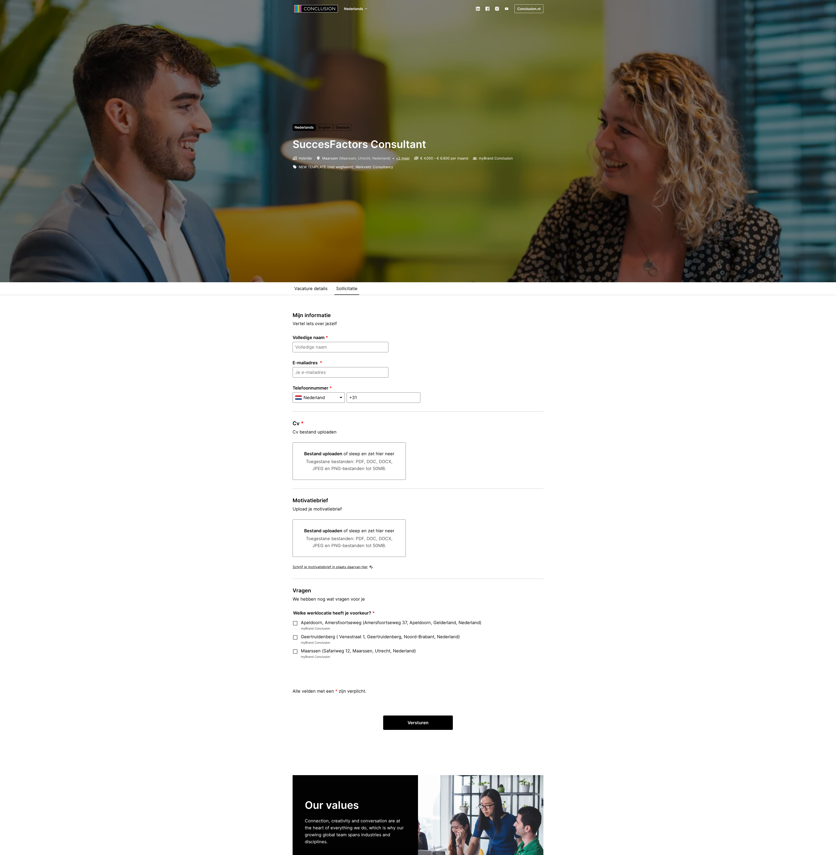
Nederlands (304, 127)
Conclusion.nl (529, 9)
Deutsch (343, 127)
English (325, 127)
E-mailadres (307, 362)
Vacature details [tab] (310, 288)
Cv (298, 423)
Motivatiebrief (310, 500)
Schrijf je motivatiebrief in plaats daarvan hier (330, 567)
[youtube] (506, 8)
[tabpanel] (418, 526)
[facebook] (487, 8)
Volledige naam (310, 337)
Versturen (418, 722)
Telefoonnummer (312, 388)
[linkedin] (478, 8)
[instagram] (497, 8)
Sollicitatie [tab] (346, 288)
